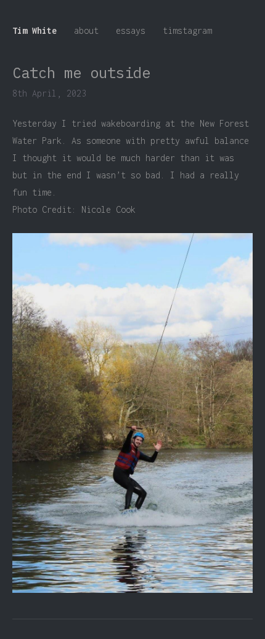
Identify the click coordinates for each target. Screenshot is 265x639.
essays (130, 30)
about (86, 30)
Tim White (34, 30)
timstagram (187, 30)
